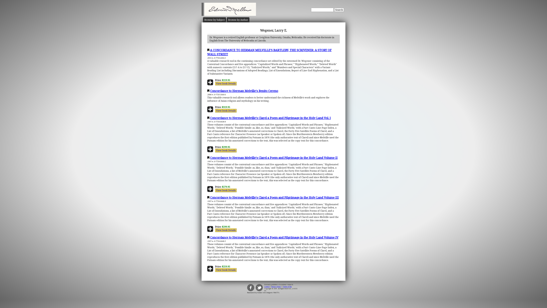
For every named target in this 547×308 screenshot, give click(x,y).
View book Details (226, 83)
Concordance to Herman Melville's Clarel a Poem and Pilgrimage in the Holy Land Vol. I (270, 118)
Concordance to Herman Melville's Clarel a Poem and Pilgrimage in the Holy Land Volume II (274, 158)
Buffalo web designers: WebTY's (268, 293)
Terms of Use (287, 287)
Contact (267, 287)
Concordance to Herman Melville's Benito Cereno (244, 91)
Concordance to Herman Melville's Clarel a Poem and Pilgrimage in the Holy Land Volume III (274, 197)
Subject (214, 20)
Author (238, 20)
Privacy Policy (276, 287)
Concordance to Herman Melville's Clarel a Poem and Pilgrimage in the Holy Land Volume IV (274, 237)
